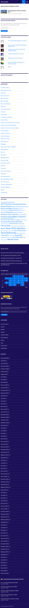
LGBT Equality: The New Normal (15, 58)
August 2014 (4, 490)
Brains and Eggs (4, 101)
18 (26, 280)
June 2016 (3, 430)
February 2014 (4, 506)
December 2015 (4, 446)
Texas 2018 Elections (19, 230)
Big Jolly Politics (4, 98)
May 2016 (3, 433)
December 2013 (4, 511)
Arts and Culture (4, 324)
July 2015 (3, 460)
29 (14, 284)
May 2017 (3, 401)
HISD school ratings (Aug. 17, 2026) (9, 594)
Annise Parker (6, 206)
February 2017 (4, 409)
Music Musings (4, 337)
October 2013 (4, 516)
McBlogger (3, 144)
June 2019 (3, 360)
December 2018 (4, 366)
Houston (9, 212)
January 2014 (4, 508)
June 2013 (3, 527)
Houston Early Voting (21, 214)
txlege (24, 237)
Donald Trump (20, 208)
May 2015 (3, 465)
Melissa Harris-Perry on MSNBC (8, 146)
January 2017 (4, 412)
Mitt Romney (14, 223)
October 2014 (4, 484)
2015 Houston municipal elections (13, 204)
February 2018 (4, 385)
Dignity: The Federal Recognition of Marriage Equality (16, 63)
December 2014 (4, 479)
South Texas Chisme (5, 163)
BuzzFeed (3, 106)
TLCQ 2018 (10, 237)
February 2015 (4, 473)
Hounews (3, 212)
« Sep (2, 287)
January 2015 (4, 476)
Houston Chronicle (17, 212)
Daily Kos (3, 111)
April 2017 (3, 403)
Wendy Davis (13, 239)
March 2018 (3, 382)
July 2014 (3, 492)
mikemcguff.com (4, 149)
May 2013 (3, 530)
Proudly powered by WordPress (7, 606)
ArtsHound (3, 93)
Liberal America (4, 141)
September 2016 (4, 422)
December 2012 (4, 543)
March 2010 (3, 570)
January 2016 (4, 444)
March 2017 (3, 406)
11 (26, 278)
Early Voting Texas (4, 210)
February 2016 (4, 441)
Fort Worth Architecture (6, 117)
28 (10, 284)
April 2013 (3, 533)
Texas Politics (4, 345)
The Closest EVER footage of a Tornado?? (17, 40)
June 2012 (3, 560)
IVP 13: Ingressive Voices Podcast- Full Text (11, 255)
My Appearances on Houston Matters (12, 579)
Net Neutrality (21, 223)
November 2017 (4, 393)
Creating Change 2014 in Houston (16, 53)
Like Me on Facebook (6, 75)
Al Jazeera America (5, 87)
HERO (17, 210)
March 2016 (3, 438)
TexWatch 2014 (4, 237)
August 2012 (4, 554)
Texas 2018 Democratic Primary (7, 230)
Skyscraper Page (4, 160)
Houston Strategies (5, 136)
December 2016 (4, 414)
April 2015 (3, 468)
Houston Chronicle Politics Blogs (8, 125)
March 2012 (3, 568)
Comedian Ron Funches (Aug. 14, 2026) (10, 598)
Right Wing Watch (5, 157)
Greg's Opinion (4, 120)
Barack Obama (15, 206)
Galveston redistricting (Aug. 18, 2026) (9, 590)
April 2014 (3, 500)
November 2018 (4, 368)
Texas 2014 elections (15, 228)
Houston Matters (5, 130)
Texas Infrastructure (20, 233)
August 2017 (4, 395)
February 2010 (4, 573)
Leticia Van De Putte (14, 222)
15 (14, 280)
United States (4, 348)
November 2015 (4, 449)
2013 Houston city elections (8, 202)
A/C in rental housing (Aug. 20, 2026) (9, 582)
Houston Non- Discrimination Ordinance (10, 219)
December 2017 (4, 390)
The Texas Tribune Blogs (6, 184)
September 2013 (4, 519)
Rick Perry (22, 226)
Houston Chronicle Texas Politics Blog (9, 128)
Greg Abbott (13, 210)
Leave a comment (18, 13)
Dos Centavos (4, 114)
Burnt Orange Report (5, 103)
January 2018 (4, 387)
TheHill (2, 189)
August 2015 (4, 457)
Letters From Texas (5, 138)
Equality (3, 329)
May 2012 (3, 562)
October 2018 (4, 371)
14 (10, 280)
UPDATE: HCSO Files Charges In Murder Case (11, 260)
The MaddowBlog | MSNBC (7, 179)
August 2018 (4, 374)
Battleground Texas (24, 206)
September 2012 (4, 551)
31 (22, 284)
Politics (2, 340)
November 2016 (4, 417)
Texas (3, 228)
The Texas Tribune (5, 181)
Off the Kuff (3, 154)
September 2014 (4, 487)
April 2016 (3, 436)
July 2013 (3, 525)
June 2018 (3, 377)
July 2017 (3, 398)
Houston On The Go (5, 133)
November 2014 (4, 481)
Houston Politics (24, 219)
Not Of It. (3, 152)
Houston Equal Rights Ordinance (13, 217)
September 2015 (4, 455)
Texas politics (5, 235)
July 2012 (3, 557)
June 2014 (3, 495)
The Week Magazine (5, 187)
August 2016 (4, 425)
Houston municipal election (7, 218)
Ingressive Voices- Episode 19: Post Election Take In (12, 252)
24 (22, 282)
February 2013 (4, 538)
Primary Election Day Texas (15, 226)
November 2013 (4, 514)
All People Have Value (6, 90)
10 (22, 278)
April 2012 (3, 565)
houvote (4, 222)
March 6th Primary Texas (5, 223)
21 (10, 282)
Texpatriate (3, 173)
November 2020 (4, 358)
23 (18, 282)
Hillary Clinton (22, 210)
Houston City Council (9, 214)
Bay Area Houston (5, 95)
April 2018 (3, 379)
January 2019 (4, 363)
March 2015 (3, 471)
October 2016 (4, 420)
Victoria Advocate (4, 239)
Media (9, 66)
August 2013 (4, 522)
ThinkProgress (4, 192)
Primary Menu (27, 2)
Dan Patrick (15, 208)
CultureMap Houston (6, 109)
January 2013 (4, 541)
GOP (8, 210)
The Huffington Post (5, 176)
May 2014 (3, 498)
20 (6, 282)
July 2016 (3, 428)
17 (22, 280)
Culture (2, 326)
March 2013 (3, 535)
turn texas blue (18, 237)
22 (14, 282)
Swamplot (3, 165)
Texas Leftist (4, 2)
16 (18, 280)
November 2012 (4, 546)
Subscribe (4, 31)
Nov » (26, 287)
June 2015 (3, 463)
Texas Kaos (3, 168)
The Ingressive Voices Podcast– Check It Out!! (11, 258)
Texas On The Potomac (6, 171)
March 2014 (3, 503)
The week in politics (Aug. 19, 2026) (9, 586)
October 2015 (4, 452)
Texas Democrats (8, 233)
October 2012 (4, 549)
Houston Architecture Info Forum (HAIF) (10, 122)
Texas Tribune (11, 235)
